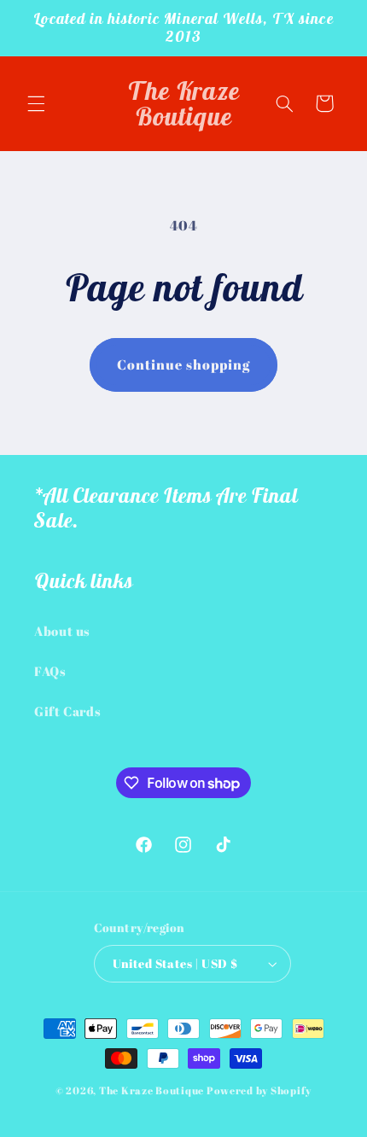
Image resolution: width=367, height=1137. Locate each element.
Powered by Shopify (259, 1090)
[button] (35, 103)
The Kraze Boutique (151, 1090)
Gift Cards (67, 711)
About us (62, 630)
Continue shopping (184, 364)
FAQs (50, 670)
